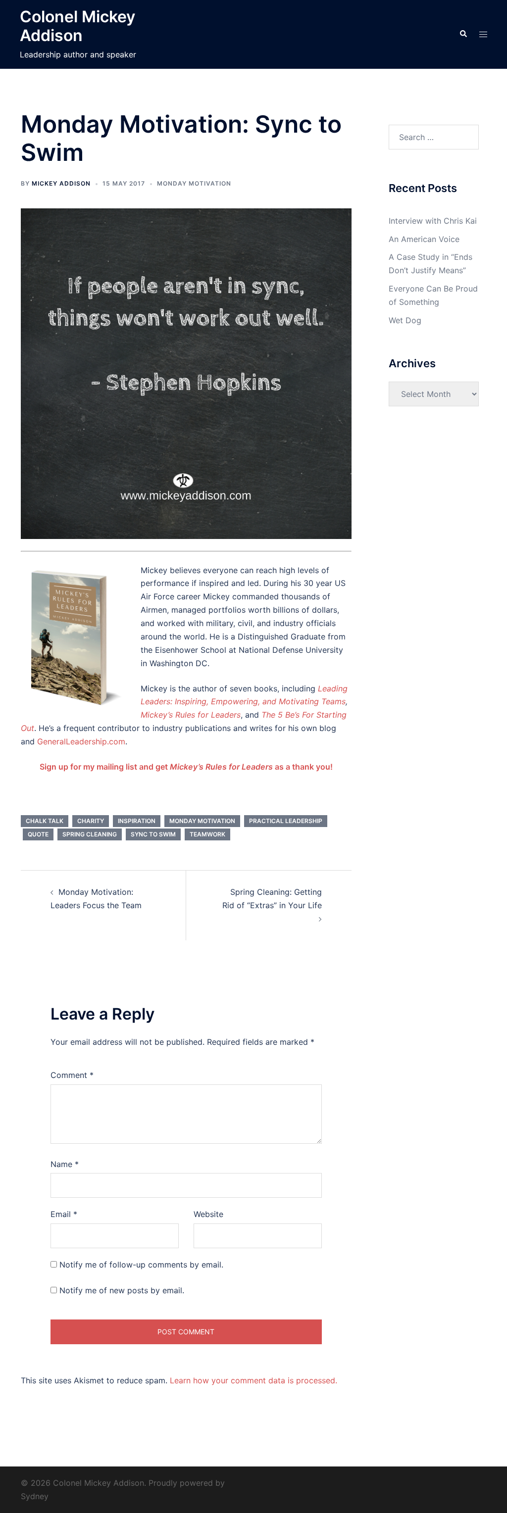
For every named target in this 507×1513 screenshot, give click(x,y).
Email (64, 1214)
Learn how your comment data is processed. (253, 1380)
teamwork (207, 834)
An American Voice (424, 239)
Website (208, 1214)
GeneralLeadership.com (81, 741)
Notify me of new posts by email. (121, 1290)
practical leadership (285, 821)
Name (65, 1164)
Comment (72, 1075)
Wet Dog (405, 320)
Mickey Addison (61, 183)
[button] (463, 34)
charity (90, 821)
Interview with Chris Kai (433, 221)
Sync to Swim (153, 834)
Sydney (35, 1496)
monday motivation (202, 821)
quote (38, 834)
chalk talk (44, 821)
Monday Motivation (194, 183)
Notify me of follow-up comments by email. (141, 1264)
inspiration (136, 821)
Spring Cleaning (89, 834)
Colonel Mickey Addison (77, 26)
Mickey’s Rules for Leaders (191, 715)
